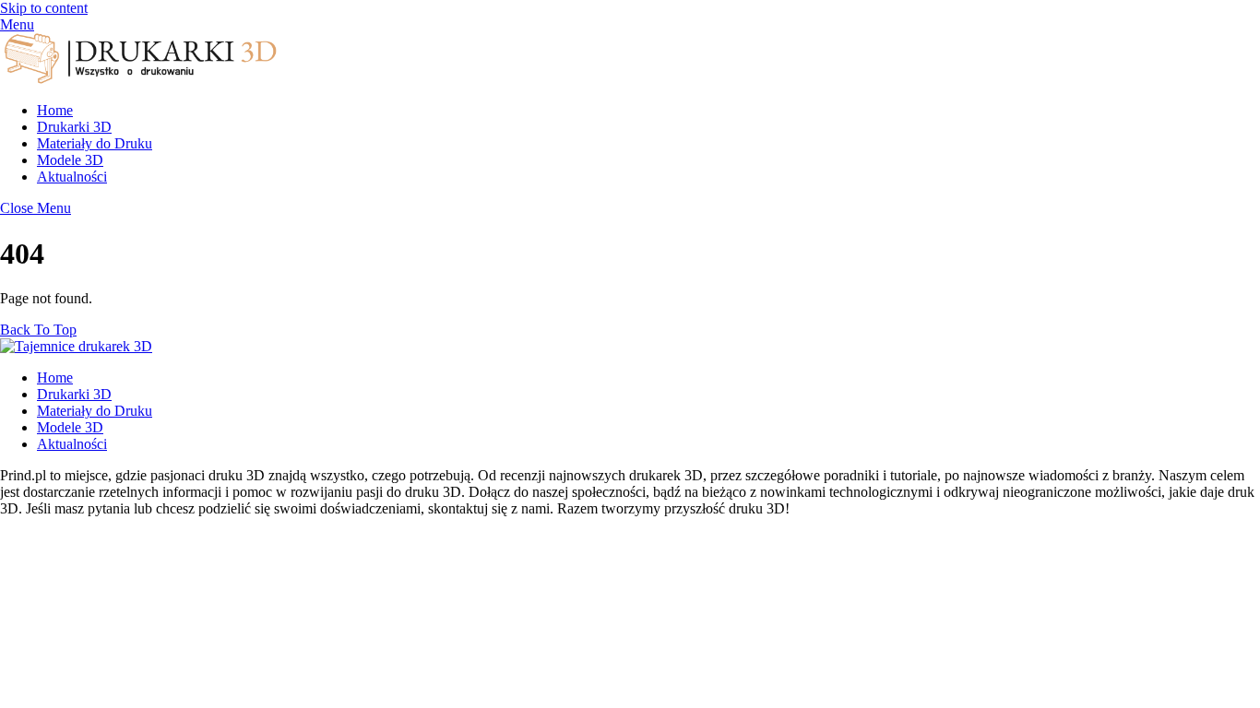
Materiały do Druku (94, 143)
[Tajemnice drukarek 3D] (138, 79)
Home (55, 110)
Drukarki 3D (74, 127)
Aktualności (72, 176)
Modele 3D (70, 160)
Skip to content (44, 8)
